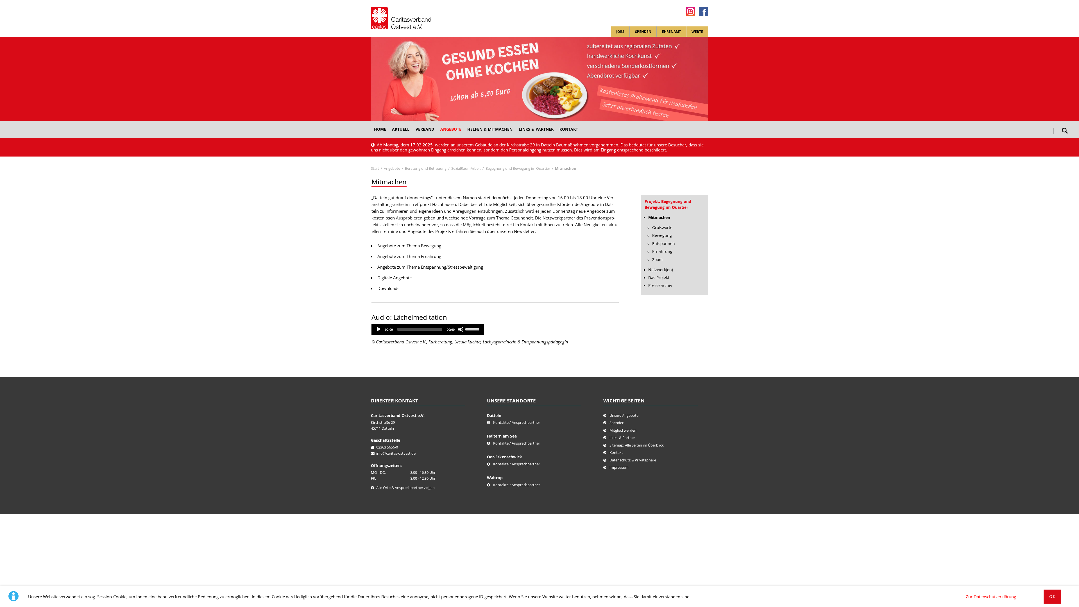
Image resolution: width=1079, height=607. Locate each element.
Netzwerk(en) (660, 269)
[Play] (379, 329)
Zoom (657, 259)
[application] (427, 329)
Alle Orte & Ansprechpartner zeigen (405, 487)
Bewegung (662, 235)
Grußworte (662, 227)
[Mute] (461, 329)
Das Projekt (658, 277)
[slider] (473, 329)
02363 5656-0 (387, 447)
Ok (1052, 596)
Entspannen (663, 243)
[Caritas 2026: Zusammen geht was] (539, 79)
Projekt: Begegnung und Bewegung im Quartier (668, 204)
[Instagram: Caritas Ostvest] (690, 11)
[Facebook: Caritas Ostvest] (703, 11)
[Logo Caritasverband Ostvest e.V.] (401, 18)
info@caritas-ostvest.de (396, 453)
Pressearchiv (660, 285)
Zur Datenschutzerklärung (991, 596)
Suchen (1064, 129)
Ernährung (662, 251)
